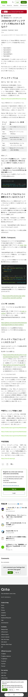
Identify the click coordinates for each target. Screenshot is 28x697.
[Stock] (7, 464)
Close (17, 689)
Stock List (9, 5)
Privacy (3, 610)
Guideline (3, 612)
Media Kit (3, 615)
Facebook (3, 661)
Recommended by (12, 504)
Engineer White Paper (6, 644)
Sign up (11, 689)
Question (16, 5)
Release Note (4, 629)
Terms (2, 607)
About (2, 605)
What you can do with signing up (11, 485)
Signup (24, 2)
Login (17, 2)
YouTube (3, 663)
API (2, 647)
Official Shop (4, 678)
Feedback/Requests (6, 617)
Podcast (3, 666)
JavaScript (4, 30)
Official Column (5, 634)
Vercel (16, 30)
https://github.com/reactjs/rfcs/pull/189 (14, 365)
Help (2, 620)
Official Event (23, 5)
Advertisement (4, 622)
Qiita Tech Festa (5, 639)
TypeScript (11, 30)
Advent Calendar (5, 637)
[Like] (2, 464)
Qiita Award (4, 642)
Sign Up (17, 572)
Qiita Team (3, 672)
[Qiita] (4, 2)
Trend (3, 5)
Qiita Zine (3, 675)
